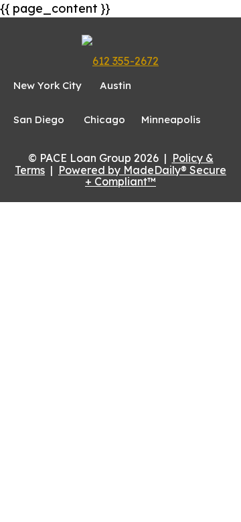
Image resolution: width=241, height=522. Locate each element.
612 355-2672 (125, 61)
